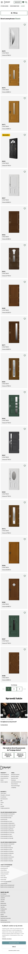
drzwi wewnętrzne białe (6, 817)
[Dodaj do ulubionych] (25, 25)
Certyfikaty (13, 787)
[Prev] (2, 715)
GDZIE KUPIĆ (17, 2)
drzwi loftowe (4, 870)
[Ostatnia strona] (25, 689)
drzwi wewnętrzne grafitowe (7, 828)
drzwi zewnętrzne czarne (6, 849)
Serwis (2, 802)
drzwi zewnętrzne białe (6, 845)
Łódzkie (2, 901)
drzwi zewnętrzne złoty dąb (7, 860)
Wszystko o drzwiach (5, 795)
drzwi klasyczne (4, 868)
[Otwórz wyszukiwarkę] (26, 2)
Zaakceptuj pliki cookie (14, 942)
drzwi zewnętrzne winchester (7, 857)
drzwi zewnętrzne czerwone (7, 851)
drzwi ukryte (3, 879)
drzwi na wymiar (4, 782)
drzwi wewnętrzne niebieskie (7, 830)
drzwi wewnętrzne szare (6, 834)
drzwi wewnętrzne (5, 774)
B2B (1, 800)
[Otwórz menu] (2, 2)
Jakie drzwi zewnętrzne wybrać (20, 755)
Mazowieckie (3, 905)
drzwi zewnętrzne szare (6, 855)
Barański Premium (15, 774)
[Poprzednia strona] (5, 689)
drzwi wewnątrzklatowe (6, 881)
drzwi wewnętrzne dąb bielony (7, 823)
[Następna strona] (23, 689)
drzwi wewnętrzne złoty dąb (7, 838)
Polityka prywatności (5, 808)
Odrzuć (14, 946)
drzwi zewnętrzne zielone (6, 859)
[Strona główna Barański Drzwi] (7, 2)
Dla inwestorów (4, 798)
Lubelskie (3, 897)
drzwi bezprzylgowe (5, 866)
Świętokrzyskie (4, 916)
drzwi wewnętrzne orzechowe (7, 832)
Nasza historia (14, 783)
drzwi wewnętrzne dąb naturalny (8, 825)
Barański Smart (14, 778)
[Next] (26, 715)
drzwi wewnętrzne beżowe (7, 815)
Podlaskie (3, 911)
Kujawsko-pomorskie (5, 896)
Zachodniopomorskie (5, 922)
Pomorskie (3, 912)
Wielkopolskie (4, 920)
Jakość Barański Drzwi (16, 782)
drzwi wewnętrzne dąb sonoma (8, 827)
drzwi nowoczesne (5, 872)
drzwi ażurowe (4, 883)
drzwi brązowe (4, 819)
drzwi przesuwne (4, 874)
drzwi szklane (4, 877)
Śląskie (2, 914)
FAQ (1, 804)
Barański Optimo (15, 776)
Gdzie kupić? (3, 793)
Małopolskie (3, 903)
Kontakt (2, 806)
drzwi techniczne (4, 778)
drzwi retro (3, 875)
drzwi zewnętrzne (5, 776)
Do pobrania (3, 797)
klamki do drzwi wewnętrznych (7, 885)
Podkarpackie (4, 909)
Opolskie (3, 907)
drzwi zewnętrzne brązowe (7, 847)
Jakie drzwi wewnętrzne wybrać (8, 755)
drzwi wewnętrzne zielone (6, 836)
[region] (14, 715)
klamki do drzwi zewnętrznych (7, 887)
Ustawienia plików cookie (14, 950)
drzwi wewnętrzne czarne (6, 821)
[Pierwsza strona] (3, 689)
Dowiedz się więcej (6, 938)
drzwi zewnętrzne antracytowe (7, 844)
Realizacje (13, 780)
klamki (2, 780)
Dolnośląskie (3, 894)
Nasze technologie (15, 785)
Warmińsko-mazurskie (6, 918)
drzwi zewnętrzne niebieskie (7, 853)
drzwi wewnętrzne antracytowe (8, 814)
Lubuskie (3, 899)
